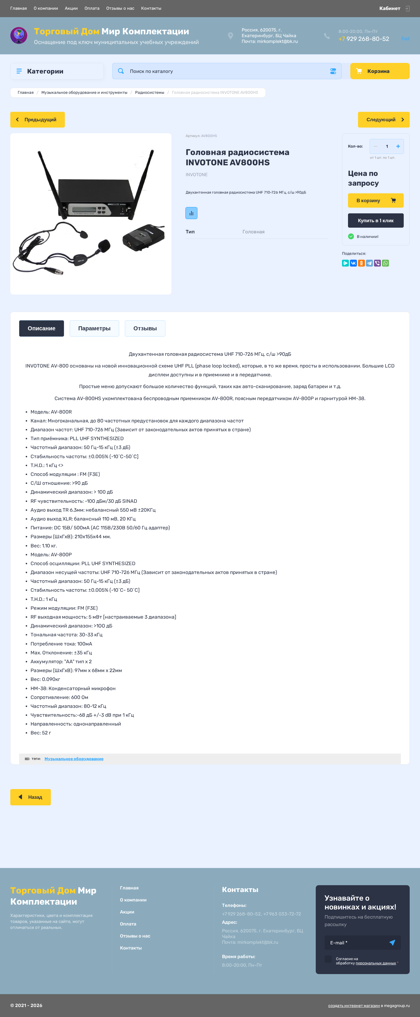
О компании (46, 8)
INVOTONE (197, 174)
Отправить (392, 942)
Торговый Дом (111, 31)
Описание (41, 328)
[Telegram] (369, 263)
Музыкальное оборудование (74, 758)
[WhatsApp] (385, 263)
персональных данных (376, 963)
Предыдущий (40, 119)
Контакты (151, 8)
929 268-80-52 (364, 38)
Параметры (94, 328)
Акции (71, 8)
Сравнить (191, 213)
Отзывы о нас (120, 8)
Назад (35, 797)
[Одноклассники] (361, 263)
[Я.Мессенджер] (345, 263)
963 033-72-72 (282, 914)
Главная (18, 8)
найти (120, 71)
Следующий (381, 119)
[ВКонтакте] (353, 263)
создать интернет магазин (354, 1005)
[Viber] (377, 263)
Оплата (92, 8)
